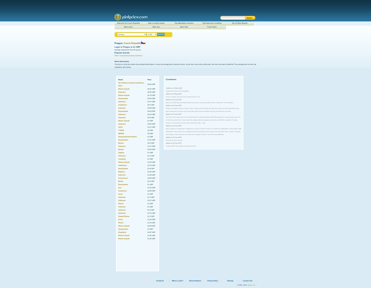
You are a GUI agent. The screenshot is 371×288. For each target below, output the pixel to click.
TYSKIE (121, 130)
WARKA (121, 133)
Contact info (247, 281)
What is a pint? (177, 281)
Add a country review (156, 23)
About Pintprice (195, 281)
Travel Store (212, 27)
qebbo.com (251, 285)
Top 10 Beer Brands (240, 23)
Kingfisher (122, 232)
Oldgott (121, 152)
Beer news (128, 27)
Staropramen (129, 55)
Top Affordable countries (184, 23)
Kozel (120, 194)
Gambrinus (138, 55)
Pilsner (120, 203)
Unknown (122, 92)
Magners (121, 172)
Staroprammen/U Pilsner (127, 137)
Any (119, 188)
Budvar (121, 143)
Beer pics (156, 27)
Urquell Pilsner (123, 216)
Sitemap (230, 281)
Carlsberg (122, 159)
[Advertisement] (132, 254)
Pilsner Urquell (119, 55)
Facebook (160, 281)
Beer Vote (184, 27)
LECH (120, 127)
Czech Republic (132, 43)
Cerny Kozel (123, 178)
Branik (120, 181)
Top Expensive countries (212, 23)
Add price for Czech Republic (128, 23)
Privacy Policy (212, 281)
